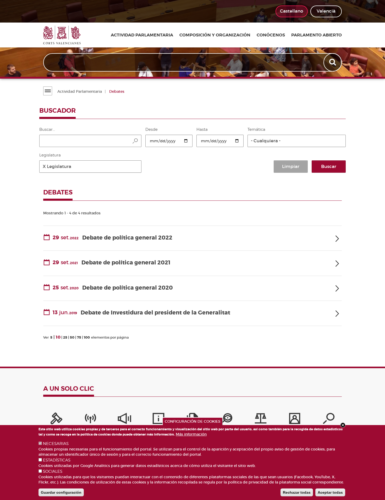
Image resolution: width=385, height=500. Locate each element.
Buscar (328, 166)
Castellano (291, 11)
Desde (151, 129)
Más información (191, 434)
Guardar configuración (61, 492)
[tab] (192, 238)
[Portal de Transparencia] (226, 420)
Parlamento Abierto (316, 35)
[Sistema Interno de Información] (124, 420)
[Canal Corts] (90, 420)
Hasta (202, 129)
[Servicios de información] (158, 420)
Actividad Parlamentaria (79, 91)
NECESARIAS (56, 443)
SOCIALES (52, 471)
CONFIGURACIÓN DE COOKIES (193, 421)
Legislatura (50, 155)
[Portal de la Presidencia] (56, 420)
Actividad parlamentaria (142, 35)
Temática (256, 129)
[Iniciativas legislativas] (260, 420)
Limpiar (290, 166)
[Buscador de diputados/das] (329, 420)
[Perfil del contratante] (294, 420)
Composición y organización (214, 35)
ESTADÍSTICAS (56, 460)
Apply (333, 62)
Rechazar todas (297, 492)
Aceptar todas (330, 492)
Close (343, 425)
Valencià (326, 11)
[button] (297, 141)
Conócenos (271, 35)
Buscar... (47, 129)
